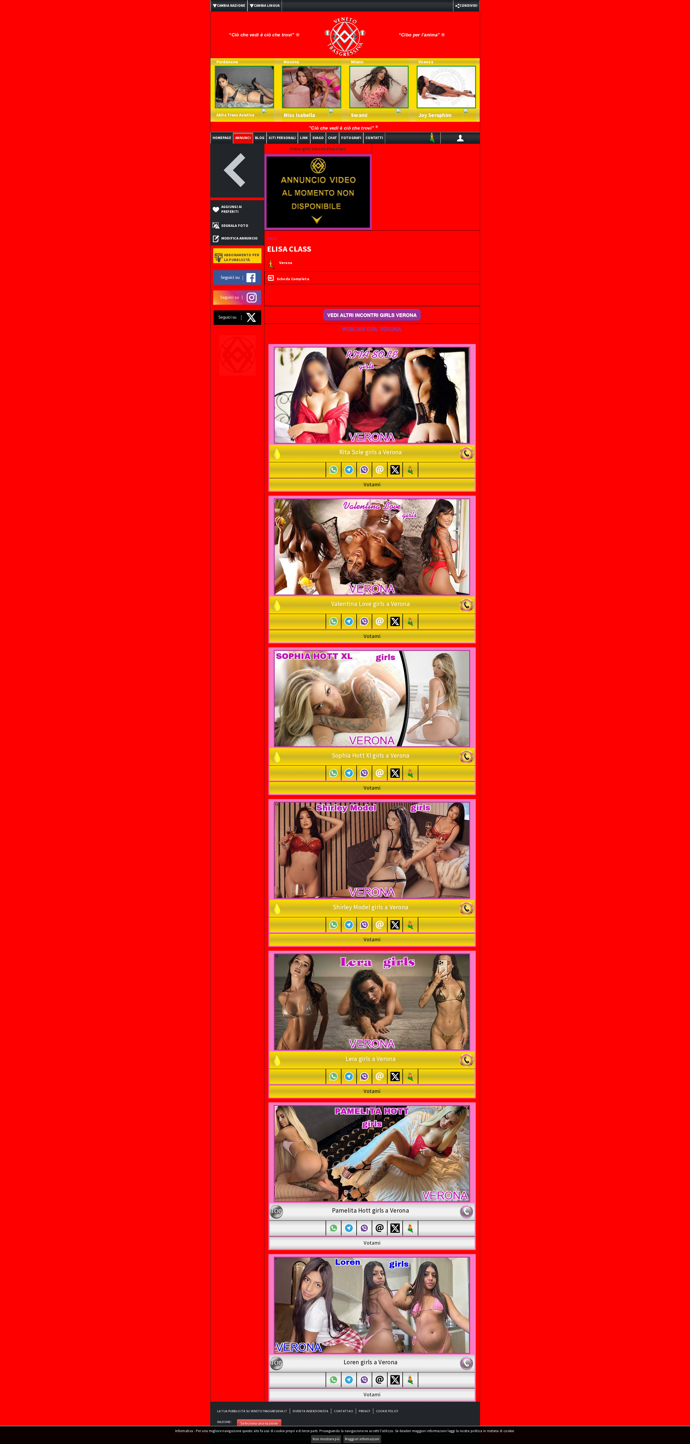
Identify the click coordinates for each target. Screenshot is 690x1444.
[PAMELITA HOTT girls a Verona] (372, 1153)
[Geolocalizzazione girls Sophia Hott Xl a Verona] (410, 773)
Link (304, 138)
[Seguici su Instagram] (237, 297)
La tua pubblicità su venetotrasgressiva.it (252, 1411)
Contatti (374, 138)
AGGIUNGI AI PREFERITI (231, 209)
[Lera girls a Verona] (372, 1001)
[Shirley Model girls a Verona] (372, 849)
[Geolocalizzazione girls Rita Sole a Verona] (410, 469)
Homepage (222, 138)
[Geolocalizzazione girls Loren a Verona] (410, 1379)
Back (237, 170)
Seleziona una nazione (259, 1423)
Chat (332, 138)
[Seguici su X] (237, 317)
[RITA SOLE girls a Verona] (372, 394)
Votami (372, 484)
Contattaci (343, 1411)
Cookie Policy (387, 1411)
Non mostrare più (326, 1439)
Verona (285, 263)
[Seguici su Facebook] (237, 277)
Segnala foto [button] (235, 225)
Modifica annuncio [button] (239, 238)
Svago (318, 138)
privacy (364, 1411)
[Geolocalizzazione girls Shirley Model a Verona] (410, 924)
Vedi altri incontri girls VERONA (372, 314)
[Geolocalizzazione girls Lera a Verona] (410, 1076)
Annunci (243, 138)
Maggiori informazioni (362, 1439)
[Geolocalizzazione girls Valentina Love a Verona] (410, 621)
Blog (259, 138)
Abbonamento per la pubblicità (242, 257)
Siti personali (282, 138)
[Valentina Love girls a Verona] (372, 546)
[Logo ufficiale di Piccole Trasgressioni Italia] (345, 33)
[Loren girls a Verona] (372, 1304)
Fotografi (351, 138)
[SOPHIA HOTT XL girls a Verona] (372, 698)
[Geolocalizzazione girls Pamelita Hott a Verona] (410, 1228)
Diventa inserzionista (310, 1411)
